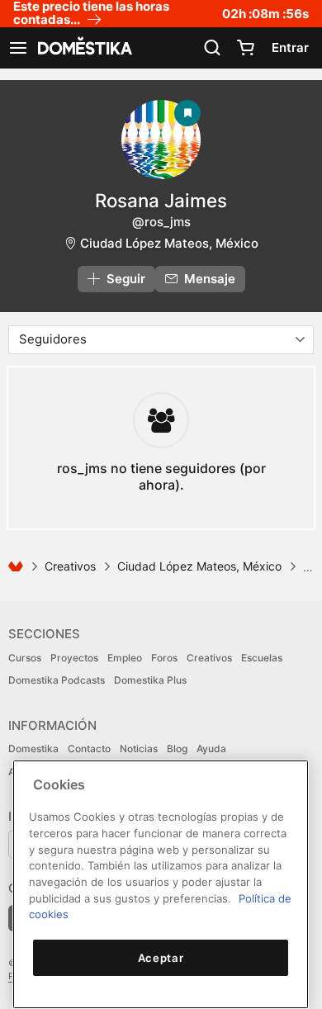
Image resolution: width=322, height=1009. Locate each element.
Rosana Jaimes (161, 200)
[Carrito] (245, 48)
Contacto (89, 748)
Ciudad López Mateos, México (169, 243)
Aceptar (161, 957)
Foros (164, 657)
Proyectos (74, 657)
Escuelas (261, 657)
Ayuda (211, 748)
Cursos (24, 657)
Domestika (33, 748)
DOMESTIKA (83, 48)
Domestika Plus (150, 680)
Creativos (70, 566)
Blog (177, 748)
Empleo (124, 657)
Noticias (139, 748)
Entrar (290, 47)
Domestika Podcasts (56, 680)
